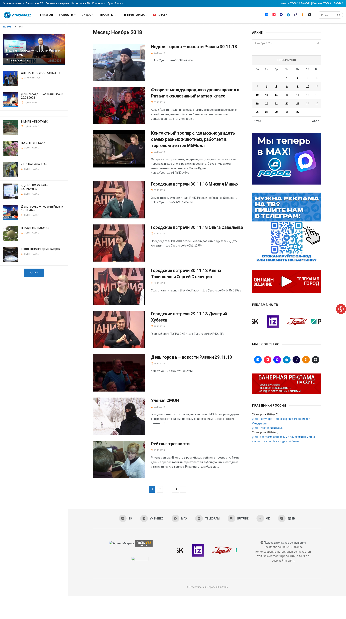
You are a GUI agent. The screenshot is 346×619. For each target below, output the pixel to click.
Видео (86, 14)
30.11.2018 (159, 53)
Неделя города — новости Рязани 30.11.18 (194, 46)
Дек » (315, 120)
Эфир (162, 14)
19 (257, 103)
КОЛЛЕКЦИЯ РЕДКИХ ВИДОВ (40, 249)
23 (297, 103)
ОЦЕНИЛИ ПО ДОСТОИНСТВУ (40, 72)
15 (287, 94)
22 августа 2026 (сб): (265, 414)
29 (287, 111)
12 (175, 489)
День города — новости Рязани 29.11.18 (191, 357)
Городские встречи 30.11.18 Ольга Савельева (197, 227)
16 (297, 94)
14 (276, 94)
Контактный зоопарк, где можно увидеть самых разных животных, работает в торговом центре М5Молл (193, 139)
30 (297, 111)
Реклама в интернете (57, 3)
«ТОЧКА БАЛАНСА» (34, 164)
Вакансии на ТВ (80, 3)
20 (266, 103)
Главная (46, 14)
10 (307, 86)
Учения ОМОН (165, 400)
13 (266, 94)
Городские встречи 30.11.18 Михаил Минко (194, 184)
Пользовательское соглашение (285, 542)
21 (276, 103)
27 (266, 111)
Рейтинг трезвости (170, 443)
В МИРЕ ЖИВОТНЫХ (34, 121)
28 (276, 111)
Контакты (97, 3)
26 (257, 111)
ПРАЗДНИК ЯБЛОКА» (35, 227)
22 (287, 103)
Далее (34, 272)
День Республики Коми (267, 427)
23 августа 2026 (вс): (265, 432)
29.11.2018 (159, 326)
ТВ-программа (133, 14)
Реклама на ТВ (34, 3)
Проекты (107, 14)
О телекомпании (12, 3)
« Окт (257, 120)
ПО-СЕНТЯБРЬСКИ (33, 142)
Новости (66, 14)
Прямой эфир (115, 3)
